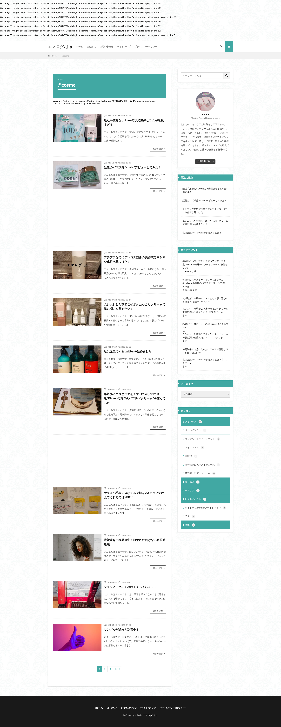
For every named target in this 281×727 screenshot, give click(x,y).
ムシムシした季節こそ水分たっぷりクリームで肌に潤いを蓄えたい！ (134, 306)
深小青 (188, 289)
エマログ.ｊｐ (60, 47)
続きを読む (158, 148)
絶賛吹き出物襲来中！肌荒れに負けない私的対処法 (134, 542)
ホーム (79, 46)
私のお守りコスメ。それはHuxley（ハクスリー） (205, 325)
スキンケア (193, 421)
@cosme (65, 56)
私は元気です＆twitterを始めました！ (129, 351)
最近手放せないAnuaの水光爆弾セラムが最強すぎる (134, 122)
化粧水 (190, 456)
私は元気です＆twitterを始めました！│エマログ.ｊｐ (205, 361)
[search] (226, 75)
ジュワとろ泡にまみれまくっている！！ (130, 587)
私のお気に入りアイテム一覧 (202, 464)
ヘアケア (191, 490)
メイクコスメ (194, 447)
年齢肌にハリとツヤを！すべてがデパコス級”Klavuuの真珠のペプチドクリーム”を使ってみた (135, 398)
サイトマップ (124, 46)
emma (188, 271)
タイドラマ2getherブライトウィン (205, 507)
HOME (54, 56)
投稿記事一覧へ (204, 161)
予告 (189, 516)
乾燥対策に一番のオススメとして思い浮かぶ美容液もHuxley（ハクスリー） (205, 300)
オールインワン (195, 430)
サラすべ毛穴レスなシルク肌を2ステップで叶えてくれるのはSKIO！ (134, 495)
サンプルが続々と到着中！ (121, 629)
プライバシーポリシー (145, 46)
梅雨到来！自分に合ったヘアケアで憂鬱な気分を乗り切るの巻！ (205, 351)
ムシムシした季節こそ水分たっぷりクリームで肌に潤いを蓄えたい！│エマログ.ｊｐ (205, 310)
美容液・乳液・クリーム (200, 473)
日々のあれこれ (195, 499)
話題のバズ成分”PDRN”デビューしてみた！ (132, 167)
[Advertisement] (109, 222)
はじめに (91, 46)
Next (116, 669)
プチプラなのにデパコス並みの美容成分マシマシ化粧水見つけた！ (134, 259)
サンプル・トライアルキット (202, 438)
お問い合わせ (106, 46)
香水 (189, 524)
